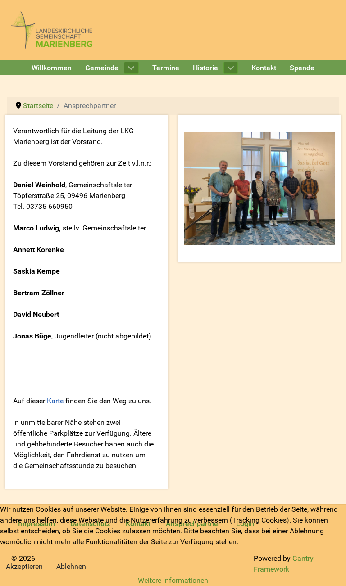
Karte (55, 401)
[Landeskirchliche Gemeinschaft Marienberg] (51, 29)
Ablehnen (71, 566)
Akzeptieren (24, 566)
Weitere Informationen (173, 580)
